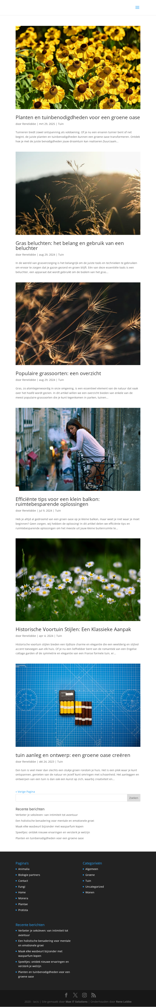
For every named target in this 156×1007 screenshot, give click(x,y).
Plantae (23, 904)
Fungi (21, 886)
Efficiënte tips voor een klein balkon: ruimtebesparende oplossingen (58, 501)
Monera (23, 898)
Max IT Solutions (77, 1001)
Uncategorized (94, 886)
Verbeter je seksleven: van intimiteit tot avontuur (47, 815)
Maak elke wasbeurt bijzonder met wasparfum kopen (50, 826)
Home (22, 892)
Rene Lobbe (123, 1001)
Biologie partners (29, 875)
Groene (90, 875)
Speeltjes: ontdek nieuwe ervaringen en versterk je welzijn (53, 832)
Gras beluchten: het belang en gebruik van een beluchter (70, 245)
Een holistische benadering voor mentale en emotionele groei (55, 820)
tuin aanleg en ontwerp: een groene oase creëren (73, 755)
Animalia (23, 869)
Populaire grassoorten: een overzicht (58, 373)
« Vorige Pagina (25, 791)
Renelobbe (29, 124)
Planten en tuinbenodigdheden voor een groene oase (78, 117)
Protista (23, 910)
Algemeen (91, 869)
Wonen (89, 892)
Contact (23, 881)
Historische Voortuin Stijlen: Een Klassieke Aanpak (73, 629)
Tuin (61, 124)
